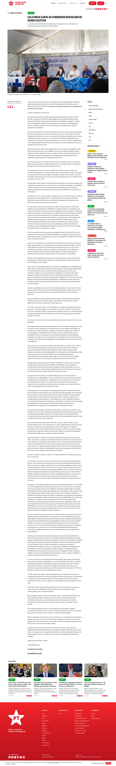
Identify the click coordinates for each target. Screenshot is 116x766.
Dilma (90, 116)
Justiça (43, 740)
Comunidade (95, 710)
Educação (92, 235)
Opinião (44, 738)
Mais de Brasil (12, 661)
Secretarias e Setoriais (80, 730)
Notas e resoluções (15, 729)
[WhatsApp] (104, 9)
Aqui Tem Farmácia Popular (96, 109)
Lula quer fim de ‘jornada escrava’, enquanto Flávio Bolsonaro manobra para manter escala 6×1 (45, 684)
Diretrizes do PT (63, 710)
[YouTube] (102, 9)
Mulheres (92, 163)
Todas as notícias (14, 13)
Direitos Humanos (46, 733)
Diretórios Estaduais (80, 733)
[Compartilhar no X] (29, 696)
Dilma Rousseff (93, 119)
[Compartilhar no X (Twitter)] (10, 107)
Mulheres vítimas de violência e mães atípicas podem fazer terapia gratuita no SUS (97, 169)
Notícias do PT (45, 745)
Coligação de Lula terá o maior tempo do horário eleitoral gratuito (95, 255)
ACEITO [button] (108, 763)
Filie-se (101, 3)
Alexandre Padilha (93, 105)
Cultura (44, 735)
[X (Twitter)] (100, 9)
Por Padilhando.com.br (35, 653)
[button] (54, 3)
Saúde (91, 221)
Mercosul (91, 133)
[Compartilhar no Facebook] (8, 107)
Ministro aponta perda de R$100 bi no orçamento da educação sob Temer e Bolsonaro (96, 241)
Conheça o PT (79, 710)
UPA (90, 140)
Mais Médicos (92, 130)
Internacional (45, 721)
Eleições (91, 178)
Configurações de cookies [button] (97, 763)
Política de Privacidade (53, 762)
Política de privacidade (47, 757)
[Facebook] (96, 9)
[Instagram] (98, 9)
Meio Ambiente (46, 742)
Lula (90, 126)
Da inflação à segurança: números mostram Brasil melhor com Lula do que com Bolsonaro (97, 212)
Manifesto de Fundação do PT (82, 721)
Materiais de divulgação (17, 731)
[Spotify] (106, 9)
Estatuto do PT (78, 716)
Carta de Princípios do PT (81, 718)
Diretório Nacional (79, 728)
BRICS (90, 112)
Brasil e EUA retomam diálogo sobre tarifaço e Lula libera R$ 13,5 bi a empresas (97, 155)
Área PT (92, 3)
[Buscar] (106, 3)
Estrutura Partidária (80, 723)
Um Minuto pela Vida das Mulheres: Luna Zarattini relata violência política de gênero (96, 197)
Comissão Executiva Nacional (82, 725)
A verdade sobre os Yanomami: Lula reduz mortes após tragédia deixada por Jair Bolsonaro (96, 226)
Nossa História (78, 713)
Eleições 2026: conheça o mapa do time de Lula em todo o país (96, 183)
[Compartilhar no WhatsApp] (12, 107)
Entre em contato (95, 718)
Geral (59, 713)
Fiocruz (91, 123)
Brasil (91, 206)
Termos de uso (45, 754)
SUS (90, 136)
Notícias (44, 710)
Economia (92, 151)
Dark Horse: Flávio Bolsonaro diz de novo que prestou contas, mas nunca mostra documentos (19, 684)
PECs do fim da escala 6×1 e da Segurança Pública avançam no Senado (94, 684)
